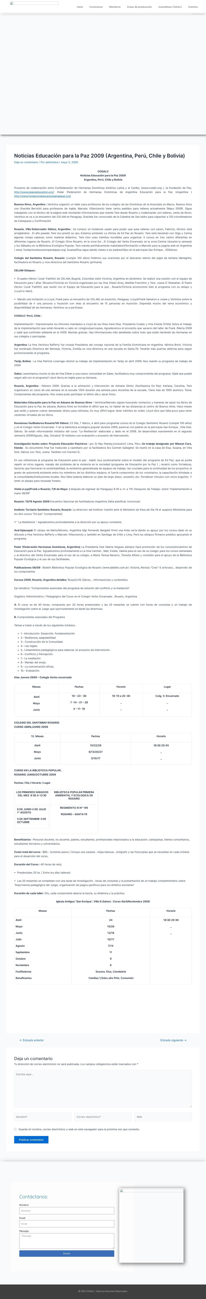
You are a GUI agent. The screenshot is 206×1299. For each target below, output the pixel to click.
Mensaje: (24, 1231)
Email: (22, 1218)
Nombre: (24, 1204)
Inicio (80, 6)
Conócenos (96, 6)
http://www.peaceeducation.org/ (34, 192)
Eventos (193, 6)
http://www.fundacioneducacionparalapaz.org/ (42, 196)
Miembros (115, 6)
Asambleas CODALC (170, 6)
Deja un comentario (26, 162)
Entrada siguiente (173, 1040)
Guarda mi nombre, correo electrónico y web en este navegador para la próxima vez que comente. (79, 1129)
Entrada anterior (31, 1040)
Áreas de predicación (139, 6)
